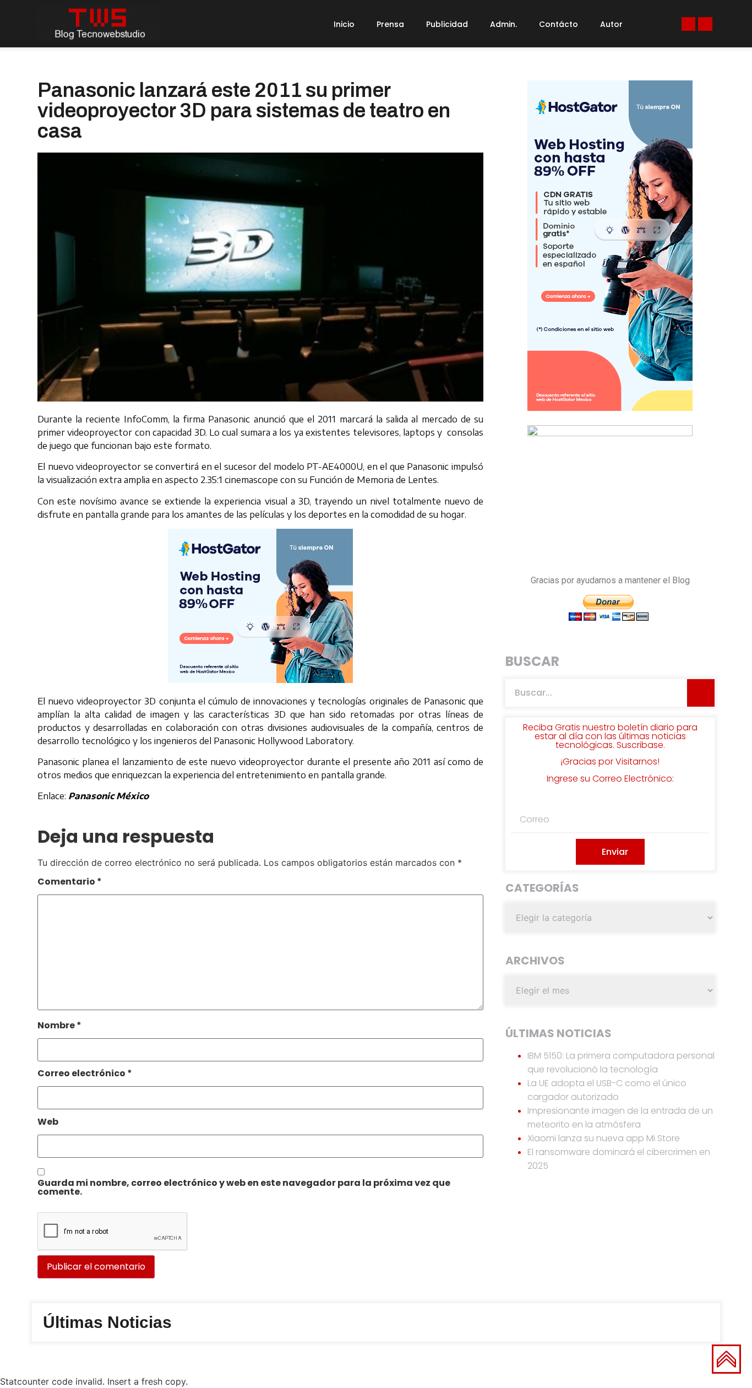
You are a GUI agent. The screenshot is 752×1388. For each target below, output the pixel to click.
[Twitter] (705, 24)
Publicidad (447, 24)
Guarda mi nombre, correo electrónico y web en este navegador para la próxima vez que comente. (243, 1188)
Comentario (69, 882)
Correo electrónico (84, 1074)
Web (47, 1123)
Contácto (558, 24)
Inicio (344, 24)
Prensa (390, 24)
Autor (611, 24)
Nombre (59, 1026)
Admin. (503, 24)
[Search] (701, 693)
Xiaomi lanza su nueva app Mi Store (603, 1138)
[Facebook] (688, 24)
